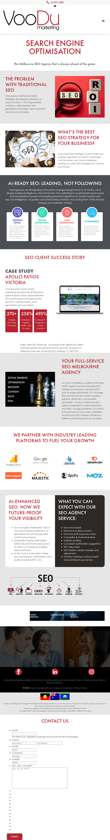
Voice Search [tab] (74, 615)
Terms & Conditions (63, 688)
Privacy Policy (80, 688)
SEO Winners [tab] (13, 615)
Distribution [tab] (57, 614)
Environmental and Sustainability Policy (63, 680)
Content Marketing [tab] (32, 615)
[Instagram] (91, 671)
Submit (14, 836)
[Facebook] (18, 671)
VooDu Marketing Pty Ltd (41, 688)
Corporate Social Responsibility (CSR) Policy (23, 680)
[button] (103, 21)
